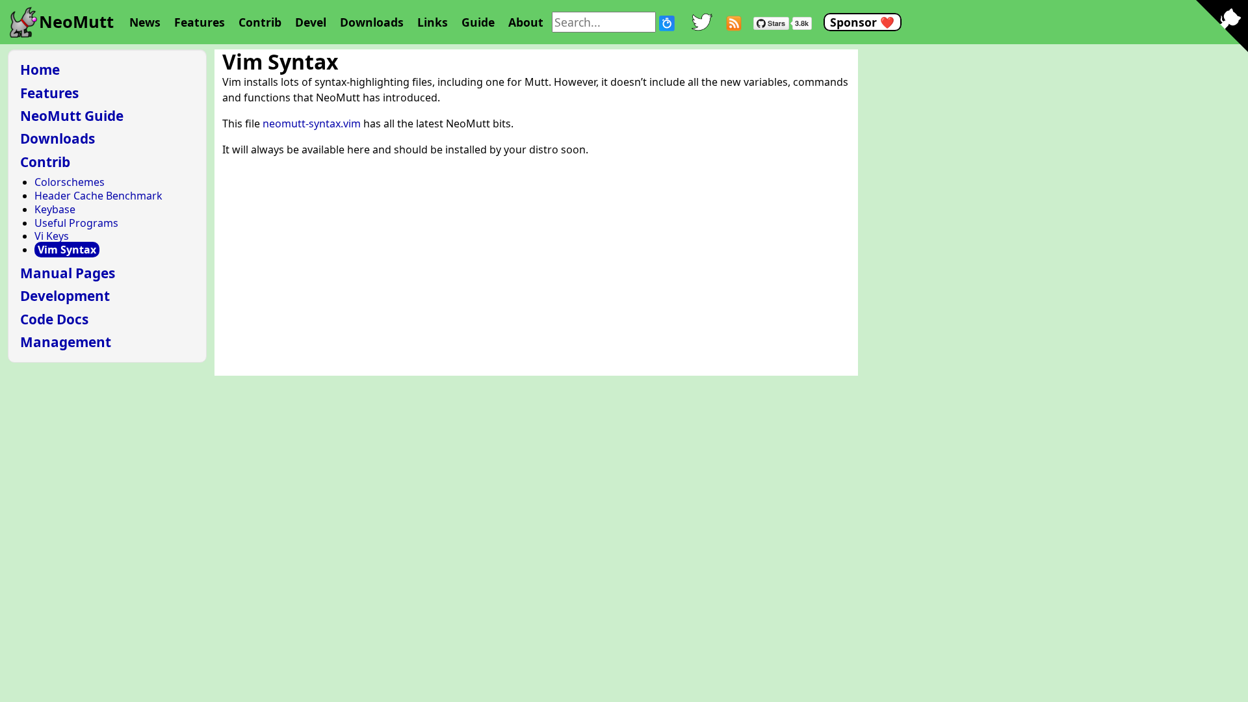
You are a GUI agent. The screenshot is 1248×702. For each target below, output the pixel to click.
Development (65, 296)
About (525, 22)
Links (432, 22)
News (145, 22)
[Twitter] (702, 22)
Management (65, 342)
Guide (478, 22)
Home (40, 69)
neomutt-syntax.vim (312, 123)
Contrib (260, 22)
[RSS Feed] (734, 22)
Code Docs (54, 319)
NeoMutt (76, 21)
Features (199, 22)
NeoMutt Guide (72, 116)
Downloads (372, 22)
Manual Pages (67, 273)
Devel (310, 22)
